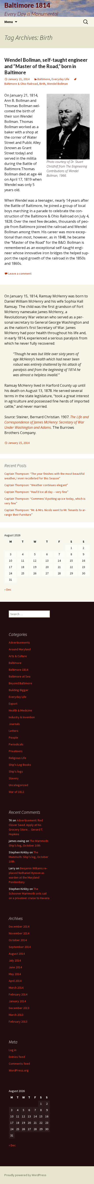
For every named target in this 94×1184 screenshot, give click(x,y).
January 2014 (17, 1001)
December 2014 (19, 926)
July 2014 (15, 960)
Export (13, 704)
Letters (13, 731)
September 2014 (20, 947)
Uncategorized (18, 785)
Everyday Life (60, 79)
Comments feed (19, 1064)
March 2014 (16, 988)
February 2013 (18, 1021)
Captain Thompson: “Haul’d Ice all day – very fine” (36, 492)
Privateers (16, 751)
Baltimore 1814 (18, 670)
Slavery (14, 778)
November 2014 (19, 933)
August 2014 (17, 954)
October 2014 (18, 940)
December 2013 (19, 1008)
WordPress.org (19, 1070)
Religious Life (17, 758)
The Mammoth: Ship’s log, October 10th (28, 856)
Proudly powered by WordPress (25, 1175)
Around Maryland (20, 649)
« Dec (7, 589)
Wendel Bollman (57, 84)
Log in (12, 1050)
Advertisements (19, 642)
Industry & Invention (22, 717)
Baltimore (43, 79)
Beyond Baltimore (20, 683)
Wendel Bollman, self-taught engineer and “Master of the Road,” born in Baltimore (46, 66)
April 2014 (15, 981)
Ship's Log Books (20, 765)
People (13, 737)
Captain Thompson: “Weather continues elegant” (36, 485)
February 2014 (18, 994)
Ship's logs (16, 771)
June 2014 (15, 967)
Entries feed (17, 1057)
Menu (8, 21)
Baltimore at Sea (19, 676)
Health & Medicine (20, 710)
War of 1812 (16, 792)
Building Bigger (18, 690)
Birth (42, 84)
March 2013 (16, 1015)
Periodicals (16, 744)
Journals (14, 724)
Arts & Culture (18, 656)
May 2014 (15, 974)
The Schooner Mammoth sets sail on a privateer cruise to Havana (29, 893)
